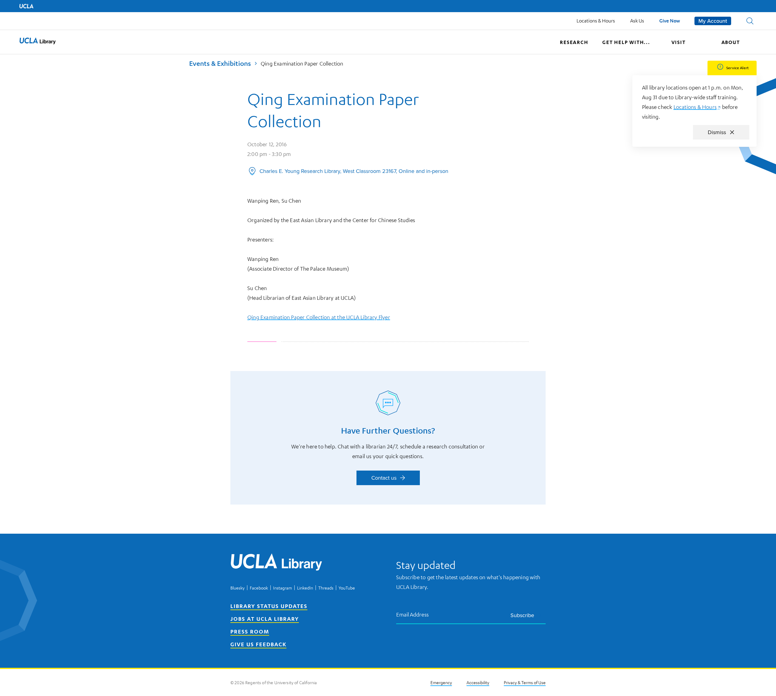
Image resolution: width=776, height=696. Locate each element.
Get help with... (626, 42)
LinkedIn (305, 587)
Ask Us (637, 21)
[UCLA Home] (26, 6)
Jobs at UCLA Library (264, 618)
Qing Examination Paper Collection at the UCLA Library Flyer (318, 317)
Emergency (441, 682)
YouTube (347, 587)
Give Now (669, 20)
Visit (678, 42)
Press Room (249, 631)
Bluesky (237, 587)
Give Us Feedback (258, 644)
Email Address (412, 614)
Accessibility (478, 682)
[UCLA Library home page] (37, 42)
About (730, 42)
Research (574, 42)
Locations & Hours (596, 21)
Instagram (282, 587)
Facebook (259, 587)
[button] (750, 21)
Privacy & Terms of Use (525, 682)
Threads (325, 587)
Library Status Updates (268, 606)
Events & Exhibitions (220, 63)
